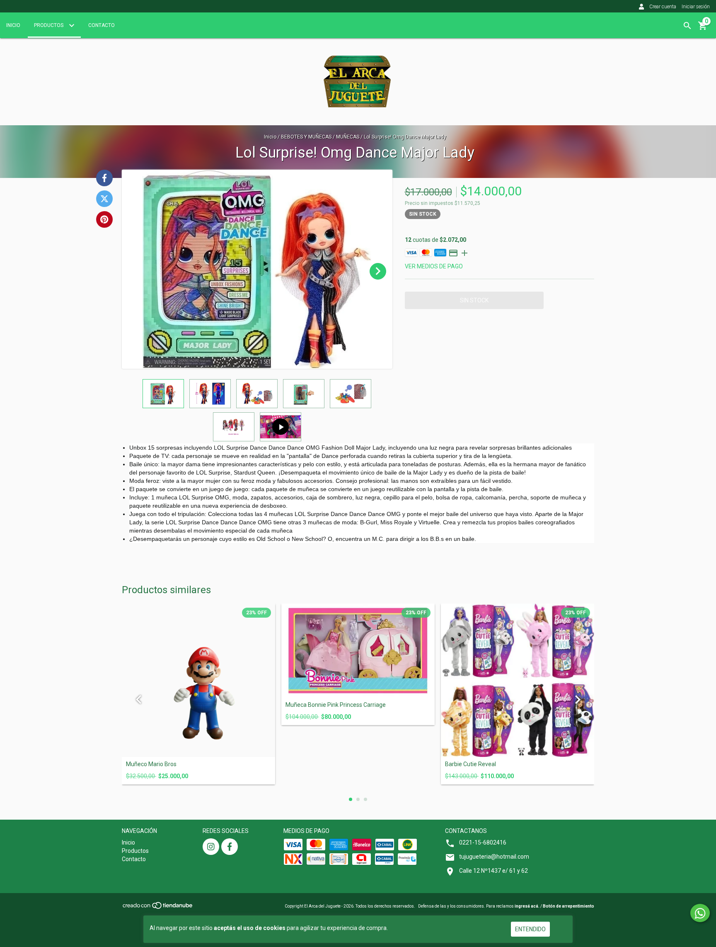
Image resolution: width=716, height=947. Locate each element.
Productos (49, 25)
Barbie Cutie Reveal (470, 764)
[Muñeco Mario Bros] (198, 680)
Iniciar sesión (696, 7)
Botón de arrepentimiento (568, 906)
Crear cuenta (662, 7)
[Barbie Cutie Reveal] (517, 680)
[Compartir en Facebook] (104, 178)
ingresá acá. (527, 906)
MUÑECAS (348, 137)
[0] (703, 28)
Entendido (530, 929)
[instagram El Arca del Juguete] (211, 846)
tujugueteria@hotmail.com (494, 856)
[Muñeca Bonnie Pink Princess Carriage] (358, 651)
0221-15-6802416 (482, 842)
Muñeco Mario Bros (151, 764)
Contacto (101, 25)
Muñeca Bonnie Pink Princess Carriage (335, 705)
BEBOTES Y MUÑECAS (307, 137)
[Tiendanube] (158, 908)
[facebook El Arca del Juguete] (229, 846)
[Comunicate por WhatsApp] (700, 913)
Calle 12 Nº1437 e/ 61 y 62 (493, 870)
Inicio (13, 25)
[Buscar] (687, 26)
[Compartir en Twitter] (104, 198)
